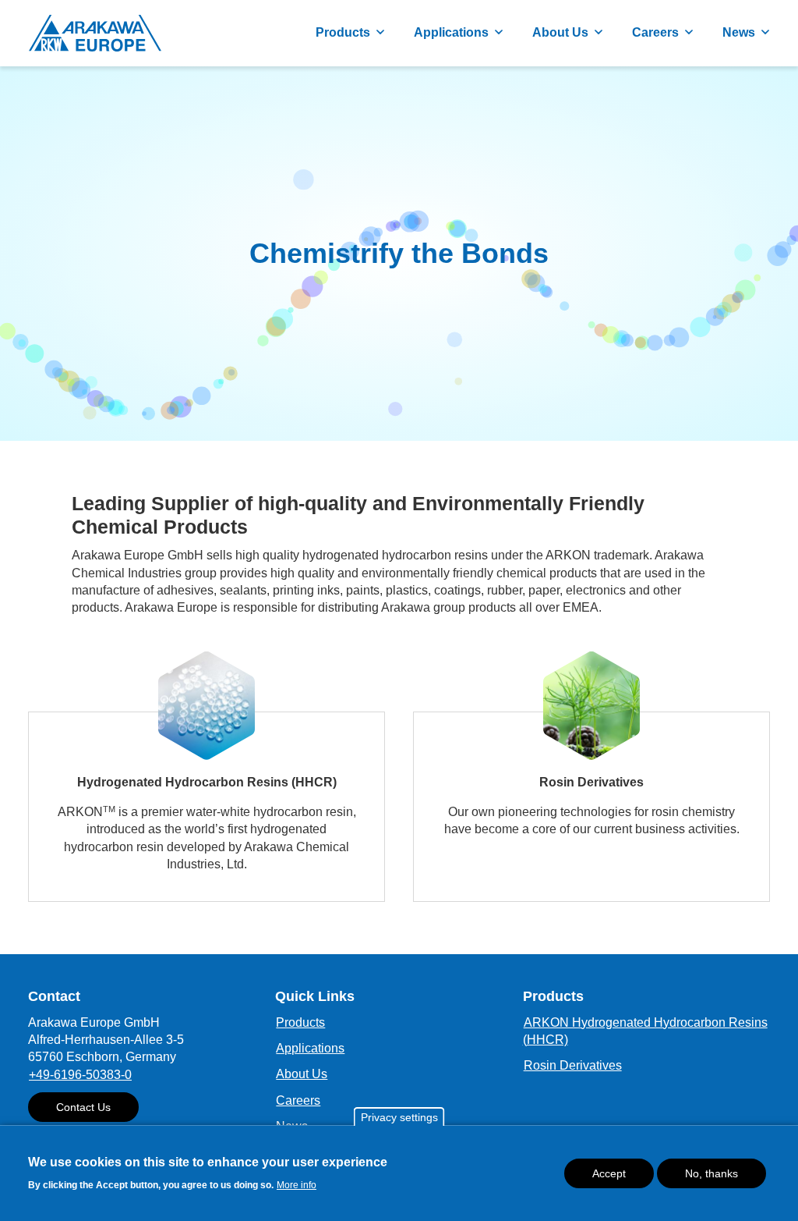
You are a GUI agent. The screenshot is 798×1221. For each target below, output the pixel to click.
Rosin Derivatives (573, 1065)
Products (300, 1022)
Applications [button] (451, 32)
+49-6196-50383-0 (80, 1074)
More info (296, 1185)
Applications (310, 1048)
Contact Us (83, 1107)
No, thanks (711, 1173)
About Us (301, 1074)
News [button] (738, 32)
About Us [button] (560, 32)
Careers (298, 1100)
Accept (609, 1173)
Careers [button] (655, 32)
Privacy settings (399, 1117)
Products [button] (343, 32)
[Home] (95, 33)
